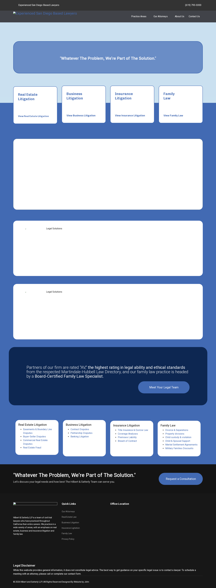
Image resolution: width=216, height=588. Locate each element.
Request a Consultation (181, 479)
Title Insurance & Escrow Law (133, 430)
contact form (74, 573)
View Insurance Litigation (130, 115)
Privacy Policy (68, 539)
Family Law (67, 533)
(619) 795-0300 (193, 5)
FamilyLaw (169, 96)
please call (44, 573)
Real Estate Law (69, 517)
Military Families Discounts (179, 448)
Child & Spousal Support (177, 441)
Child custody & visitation (178, 437)
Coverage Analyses (128, 433)
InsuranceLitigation (124, 96)
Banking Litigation (80, 436)
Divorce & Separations (176, 430)
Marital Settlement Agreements (181, 444)
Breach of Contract (127, 441)
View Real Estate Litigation (33, 116)
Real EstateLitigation (27, 96)
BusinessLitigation (74, 96)
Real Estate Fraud (32, 447)
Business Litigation (70, 522)
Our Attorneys (161, 16)
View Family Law (173, 115)
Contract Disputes (80, 429)
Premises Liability (127, 437)
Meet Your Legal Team (164, 387)
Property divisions (174, 433)
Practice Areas (138, 16)
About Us (179, 16)
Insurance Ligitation (71, 528)
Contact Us (194, 16)
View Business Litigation (81, 115)
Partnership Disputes (81, 433)
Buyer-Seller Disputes (34, 436)
